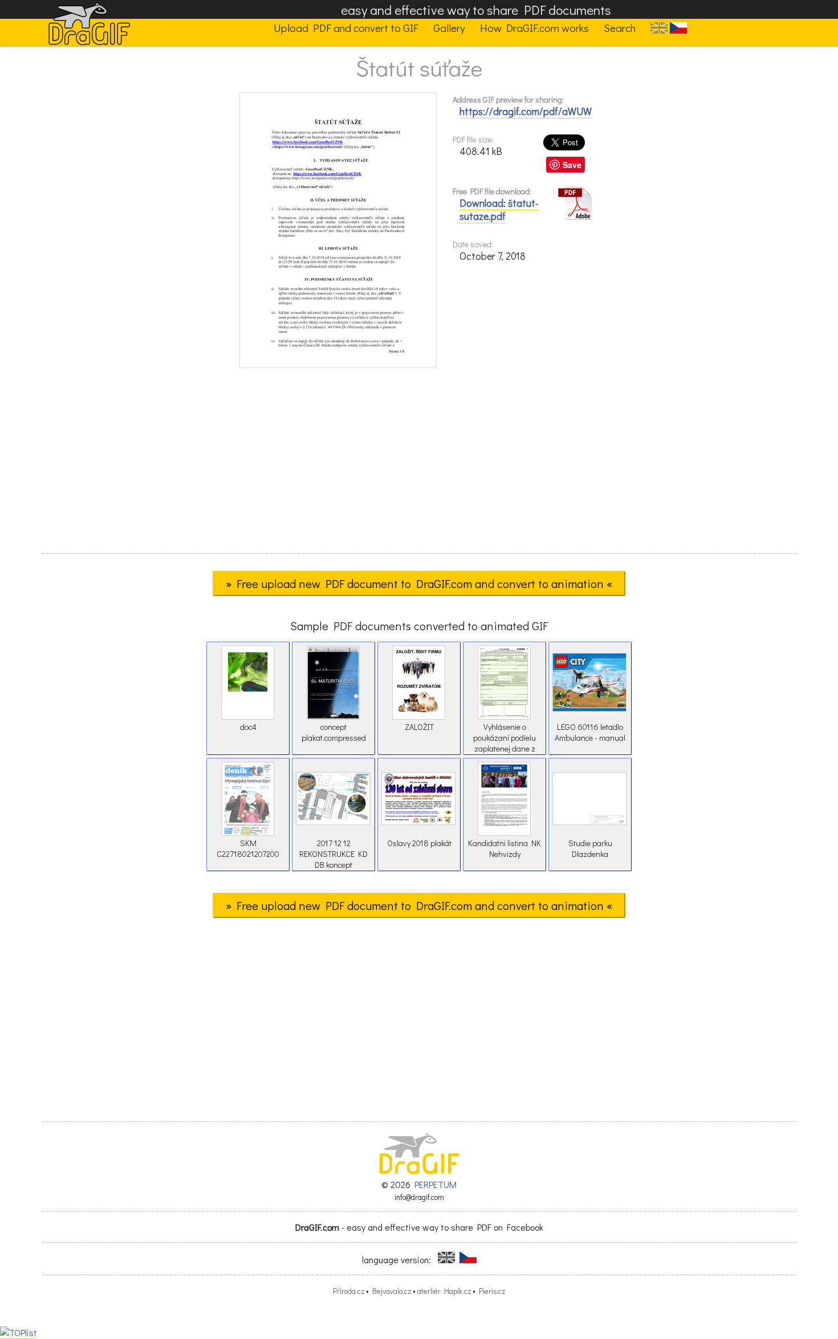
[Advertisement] (419, 464)
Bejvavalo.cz (391, 1291)
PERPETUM (435, 1184)
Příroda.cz (348, 1291)
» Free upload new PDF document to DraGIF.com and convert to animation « (419, 583)
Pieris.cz (492, 1291)
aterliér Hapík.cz (444, 1291)
